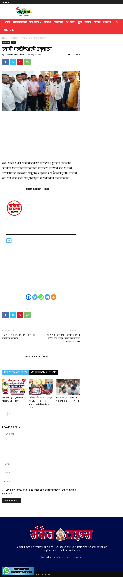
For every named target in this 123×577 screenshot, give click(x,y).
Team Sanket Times (14, 54)
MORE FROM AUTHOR (43, 372)
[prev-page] (4, 414)
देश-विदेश (70, 22)
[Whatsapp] (41, 297)
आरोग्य (97, 22)
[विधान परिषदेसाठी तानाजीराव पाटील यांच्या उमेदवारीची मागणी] (68, 387)
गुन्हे (80, 22)
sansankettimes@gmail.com (67, 556)
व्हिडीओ (47, 22)
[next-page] (9, 414)
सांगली (23, 38)
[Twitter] (13, 62)
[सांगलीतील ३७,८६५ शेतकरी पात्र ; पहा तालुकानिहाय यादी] (14, 387)
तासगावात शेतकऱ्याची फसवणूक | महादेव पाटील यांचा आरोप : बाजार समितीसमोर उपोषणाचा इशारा (63, 338)
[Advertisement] (41, 138)
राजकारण (58, 22)
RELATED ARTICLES (15, 372)
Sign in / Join (7, 2)
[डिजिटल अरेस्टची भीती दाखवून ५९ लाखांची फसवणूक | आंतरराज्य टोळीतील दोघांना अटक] (41, 387)
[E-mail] (9, 241)
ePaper (107, 22)
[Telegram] (47, 297)
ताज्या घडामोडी (20, 22)
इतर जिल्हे (34, 22)
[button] (117, 22)
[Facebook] (5, 62)
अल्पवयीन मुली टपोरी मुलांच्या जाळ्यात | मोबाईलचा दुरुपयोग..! (18, 336)
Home (7, 22)
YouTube (9, 30)
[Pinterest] (20, 62)
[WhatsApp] (27, 62)
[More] (53, 297)
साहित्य (88, 22)
